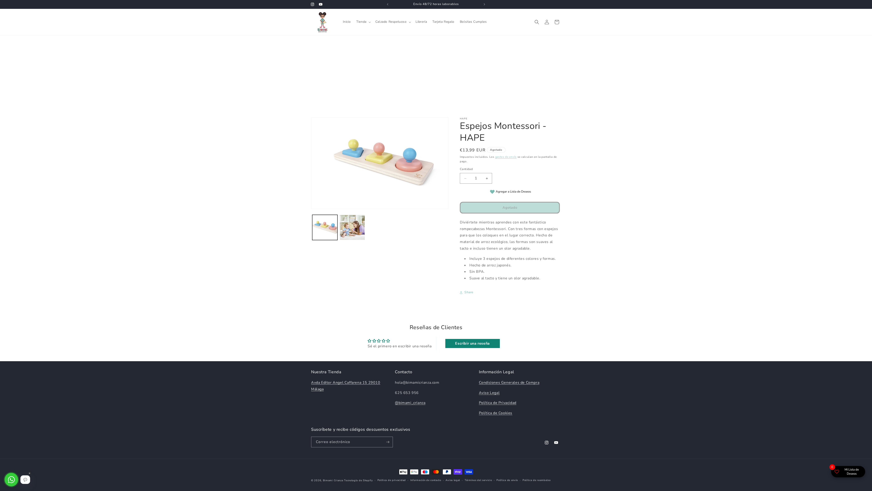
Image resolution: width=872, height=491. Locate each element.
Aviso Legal (489, 392)
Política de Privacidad (497, 402)
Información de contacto (425, 480)
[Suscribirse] (388, 442)
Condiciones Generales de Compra (509, 382)
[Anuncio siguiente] (484, 4)
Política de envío (507, 480)
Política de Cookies (495, 413)
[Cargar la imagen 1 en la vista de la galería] (324, 227)
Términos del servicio (478, 480)
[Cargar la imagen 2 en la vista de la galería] (352, 227)
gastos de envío (506, 157)
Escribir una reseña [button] (472, 343)
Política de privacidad (391, 480)
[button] (363, 22)
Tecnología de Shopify (358, 480)
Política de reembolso (537, 480)
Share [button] (468, 292)
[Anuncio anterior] (388, 4)
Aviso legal (453, 480)
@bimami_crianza (410, 402)
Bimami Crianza (333, 480)
